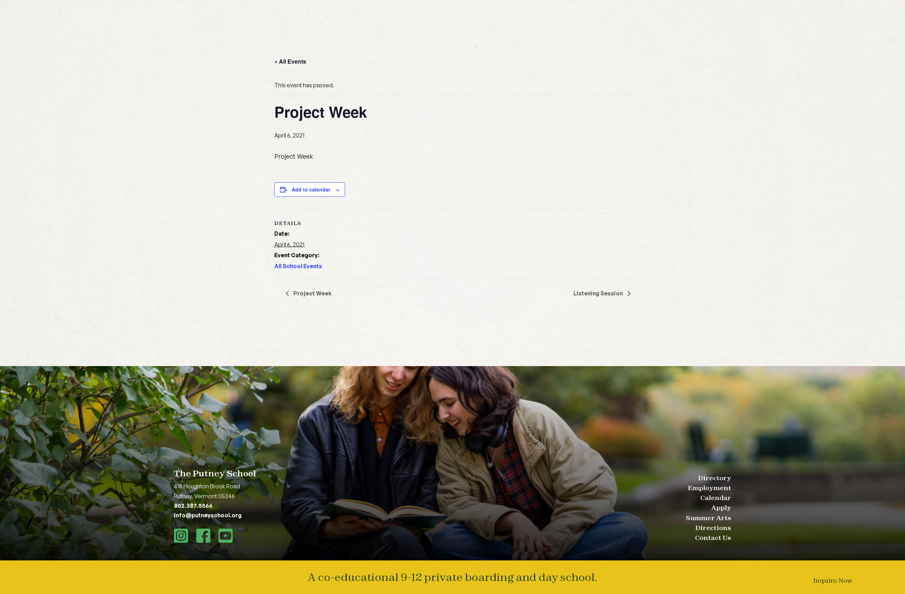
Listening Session (598, 293)
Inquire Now (832, 580)
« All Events (290, 61)
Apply (721, 508)
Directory (714, 478)
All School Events (298, 266)
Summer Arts (708, 518)
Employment (709, 488)
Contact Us (713, 538)
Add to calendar (311, 189)
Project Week (312, 293)
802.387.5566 (193, 505)
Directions (713, 528)
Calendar (715, 498)
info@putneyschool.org (207, 515)
